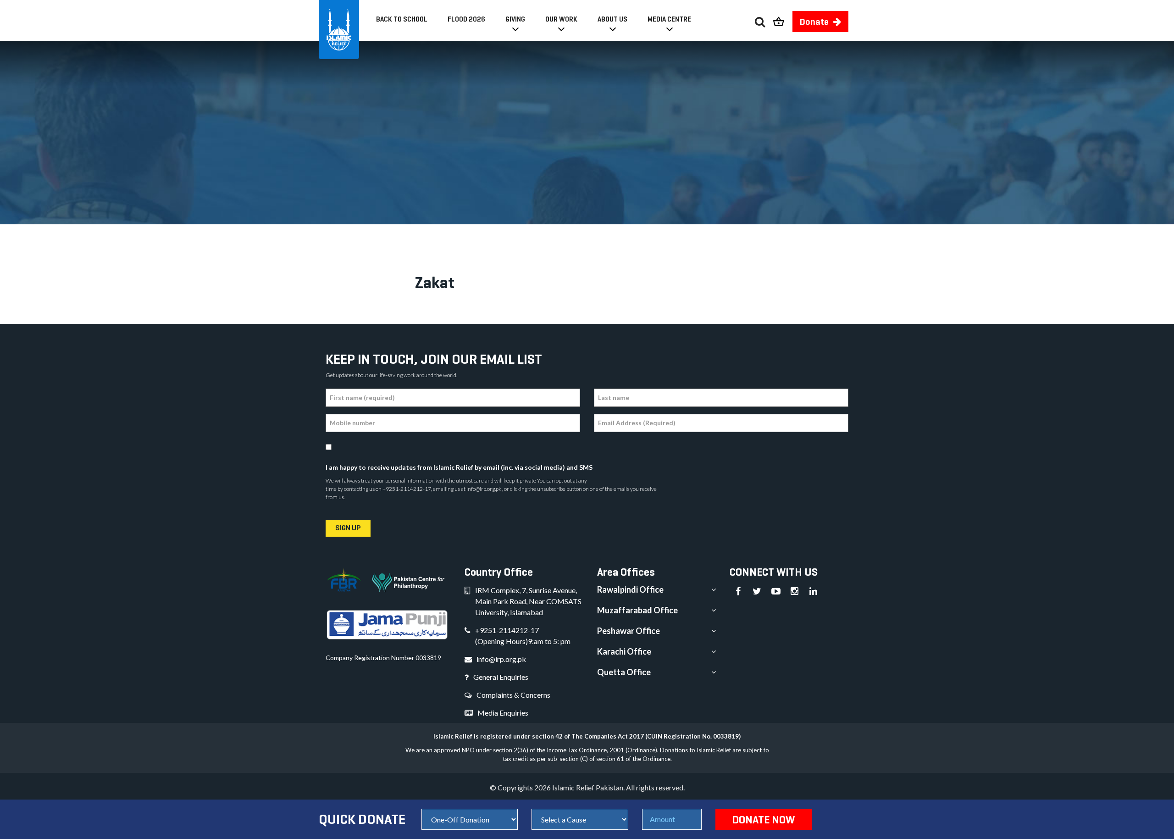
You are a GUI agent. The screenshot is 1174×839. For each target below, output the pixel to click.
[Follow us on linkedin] (813, 591)
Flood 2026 (466, 19)
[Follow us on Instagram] (794, 591)
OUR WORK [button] (561, 19)
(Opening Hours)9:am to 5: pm (522, 641)
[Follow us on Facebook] (738, 591)
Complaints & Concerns (513, 694)
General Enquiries (500, 676)
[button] (782, 19)
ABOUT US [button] (612, 19)
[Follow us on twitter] (757, 591)
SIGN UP (348, 528)
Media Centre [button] (669, 19)
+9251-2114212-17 (507, 630)
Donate (814, 22)
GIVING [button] (515, 19)
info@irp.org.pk (501, 659)
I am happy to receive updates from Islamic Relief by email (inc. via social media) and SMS (459, 467)
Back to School (401, 19)
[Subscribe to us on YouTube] (776, 591)
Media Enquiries (502, 712)
